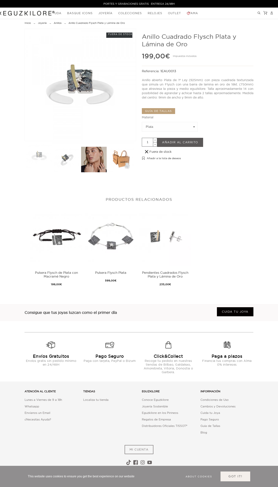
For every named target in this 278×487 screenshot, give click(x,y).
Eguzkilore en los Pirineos (160, 413)
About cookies (199, 476)
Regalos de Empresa (156, 419)
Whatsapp (32, 406)
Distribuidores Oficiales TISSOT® (164, 426)
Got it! (235, 476)
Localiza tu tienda (96, 400)
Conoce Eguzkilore (155, 400)
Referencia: (151, 71)
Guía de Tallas (210, 426)
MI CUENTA (139, 449)
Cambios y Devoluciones (217, 406)
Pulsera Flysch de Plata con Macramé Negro (56, 274)
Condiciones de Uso (214, 400)
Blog (203, 432)
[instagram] (142, 462)
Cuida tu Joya (210, 413)
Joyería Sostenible (155, 406)
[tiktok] (128, 462)
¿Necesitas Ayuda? (38, 419)
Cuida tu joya (235, 311)
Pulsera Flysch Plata (110, 273)
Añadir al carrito (180, 142)
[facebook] (135, 462)
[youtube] (149, 462)
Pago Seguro (209, 419)
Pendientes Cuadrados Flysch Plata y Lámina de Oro (165, 274)
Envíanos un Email (37, 413)
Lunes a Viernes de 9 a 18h (43, 400)
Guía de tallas (158, 111)
